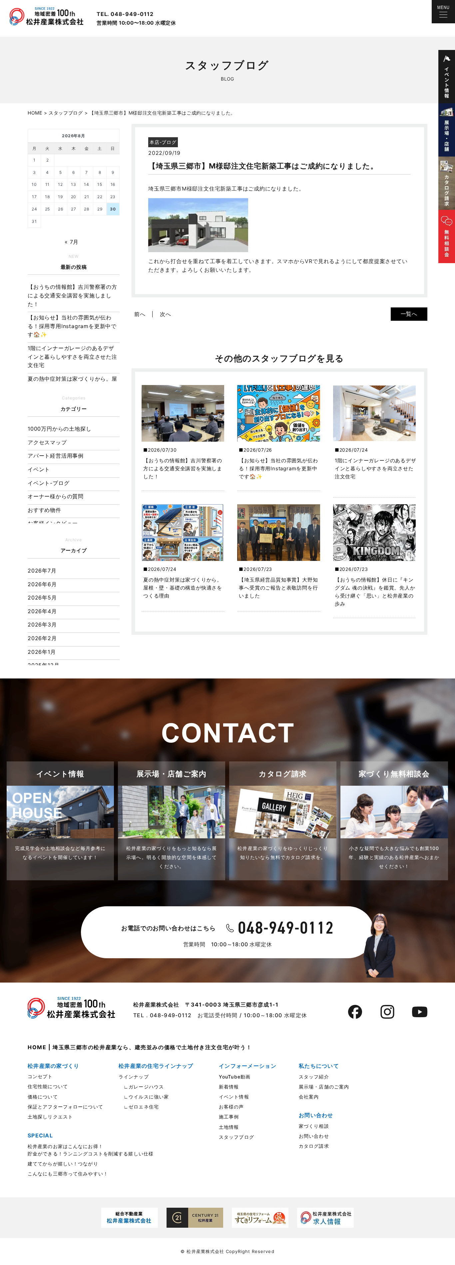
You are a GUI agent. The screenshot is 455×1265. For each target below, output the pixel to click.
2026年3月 (42, 624)
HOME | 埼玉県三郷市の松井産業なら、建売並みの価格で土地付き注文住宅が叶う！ (140, 1047)
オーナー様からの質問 (56, 496)
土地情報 (229, 1127)
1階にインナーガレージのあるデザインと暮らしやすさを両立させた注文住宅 (72, 356)
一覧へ (409, 313)
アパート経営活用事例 (56, 455)
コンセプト (40, 1076)
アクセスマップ (47, 442)
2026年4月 (42, 611)
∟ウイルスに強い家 (144, 1096)
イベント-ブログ (48, 483)
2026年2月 (42, 638)
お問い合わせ (314, 1136)
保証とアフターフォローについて (65, 1106)
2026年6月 (42, 584)
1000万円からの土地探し (59, 428)
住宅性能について (48, 1086)
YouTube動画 (234, 1076)
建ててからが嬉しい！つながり (63, 1163)
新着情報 (229, 1086)
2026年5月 (42, 597)
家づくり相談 (314, 1126)
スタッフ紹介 (314, 1076)
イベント (39, 469)
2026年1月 (42, 651)
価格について (43, 1096)
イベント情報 (234, 1096)
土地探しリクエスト (50, 1116)
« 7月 (72, 241)
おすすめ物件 (44, 510)
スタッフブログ (236, 1137)
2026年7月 (42, 570)
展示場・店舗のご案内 (324, 1086)
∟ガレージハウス (141, 1086)
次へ (165, 314)
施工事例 (229, 1116)
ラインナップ (134, 1076)
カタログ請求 (314, 1146)
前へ (140, 314)
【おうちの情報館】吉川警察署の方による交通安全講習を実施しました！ (72, 295)
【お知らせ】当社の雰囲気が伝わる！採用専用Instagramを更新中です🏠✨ (72, 326)
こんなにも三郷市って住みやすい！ (68, 1173)
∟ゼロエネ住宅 (139, 1106)
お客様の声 (231, 1106)
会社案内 (309, 1096)
